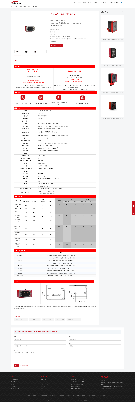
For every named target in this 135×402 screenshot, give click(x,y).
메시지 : (16, 350)
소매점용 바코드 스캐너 (82, 395)
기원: (51, 32)
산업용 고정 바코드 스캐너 (74, 320)
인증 (42, 382)
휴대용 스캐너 (52, 395)
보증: (51, 41)
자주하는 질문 (14, 379)
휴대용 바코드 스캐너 (92, 395)
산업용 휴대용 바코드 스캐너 (78, 382)
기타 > (122, 12)
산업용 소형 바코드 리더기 (21, 320)
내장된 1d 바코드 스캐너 (103, 395)
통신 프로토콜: (53, 39)
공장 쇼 (43, 386)
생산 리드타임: (53, 36)
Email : (16, 343)
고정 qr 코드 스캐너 (47, 320)
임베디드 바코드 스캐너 (77, 384)
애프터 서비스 (44, 384)
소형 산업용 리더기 (35, 320)
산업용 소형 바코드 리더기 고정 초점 (28, 6)
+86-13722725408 (109, 389)
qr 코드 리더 (29, 395)
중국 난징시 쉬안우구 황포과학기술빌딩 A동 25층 (112, 383)
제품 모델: (52, 29)
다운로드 (13, 382)
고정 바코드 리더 (60, 320)
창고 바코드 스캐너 (44, 395)
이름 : (15, 336)
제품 (16, 6)
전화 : (70, 336)
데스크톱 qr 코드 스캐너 (61, 395)
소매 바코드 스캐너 (76, 389)
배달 (42, 389)
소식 (12, 384)
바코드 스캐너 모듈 (76, 386)
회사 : (70, 343)
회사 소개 (43, 379)
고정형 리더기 (36, 395)
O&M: (51, 34)
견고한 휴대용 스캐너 (71, 395)
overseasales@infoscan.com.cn (114, 386)
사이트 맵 (13, 386)
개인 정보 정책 (25, 365)
